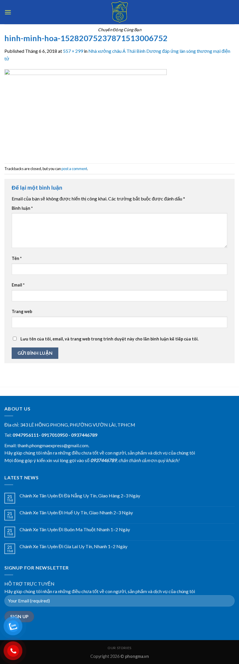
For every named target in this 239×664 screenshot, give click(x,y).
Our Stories (119, 648)
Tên (17, 258)
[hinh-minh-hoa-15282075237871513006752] (85, 112)
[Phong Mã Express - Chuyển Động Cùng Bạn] (119, 12)
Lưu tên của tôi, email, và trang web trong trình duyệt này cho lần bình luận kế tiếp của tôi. (109, 338)
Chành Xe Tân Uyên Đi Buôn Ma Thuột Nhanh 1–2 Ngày (75, 529)
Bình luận (22, 208)
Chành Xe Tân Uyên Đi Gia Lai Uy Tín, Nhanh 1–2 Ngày (73, 546)
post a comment (74, 168)
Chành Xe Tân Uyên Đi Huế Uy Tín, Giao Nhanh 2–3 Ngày (76, 512)
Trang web (22, 311)
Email (18, 284)
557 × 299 (73, 51)
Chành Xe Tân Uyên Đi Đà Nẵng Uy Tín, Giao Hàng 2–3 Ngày (80, 495)
